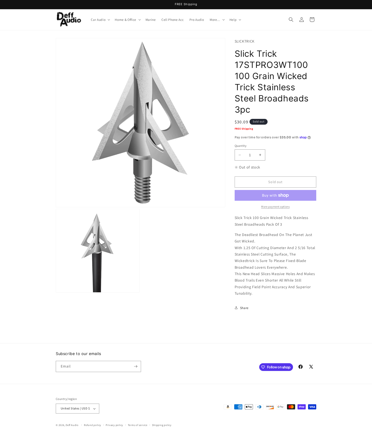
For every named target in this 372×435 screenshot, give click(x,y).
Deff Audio (72, 425)
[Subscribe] (135, 366)
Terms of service (137, 425)
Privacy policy (114, 425)
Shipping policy (162, 425)
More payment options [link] (275, 206)
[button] (100, 20)
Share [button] (244, 308)
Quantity (241, 146)
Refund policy (92, 425)
